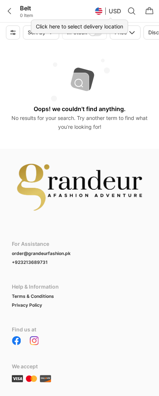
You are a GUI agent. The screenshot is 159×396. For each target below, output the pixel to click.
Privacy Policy (27, 305)
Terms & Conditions (33, 296)
